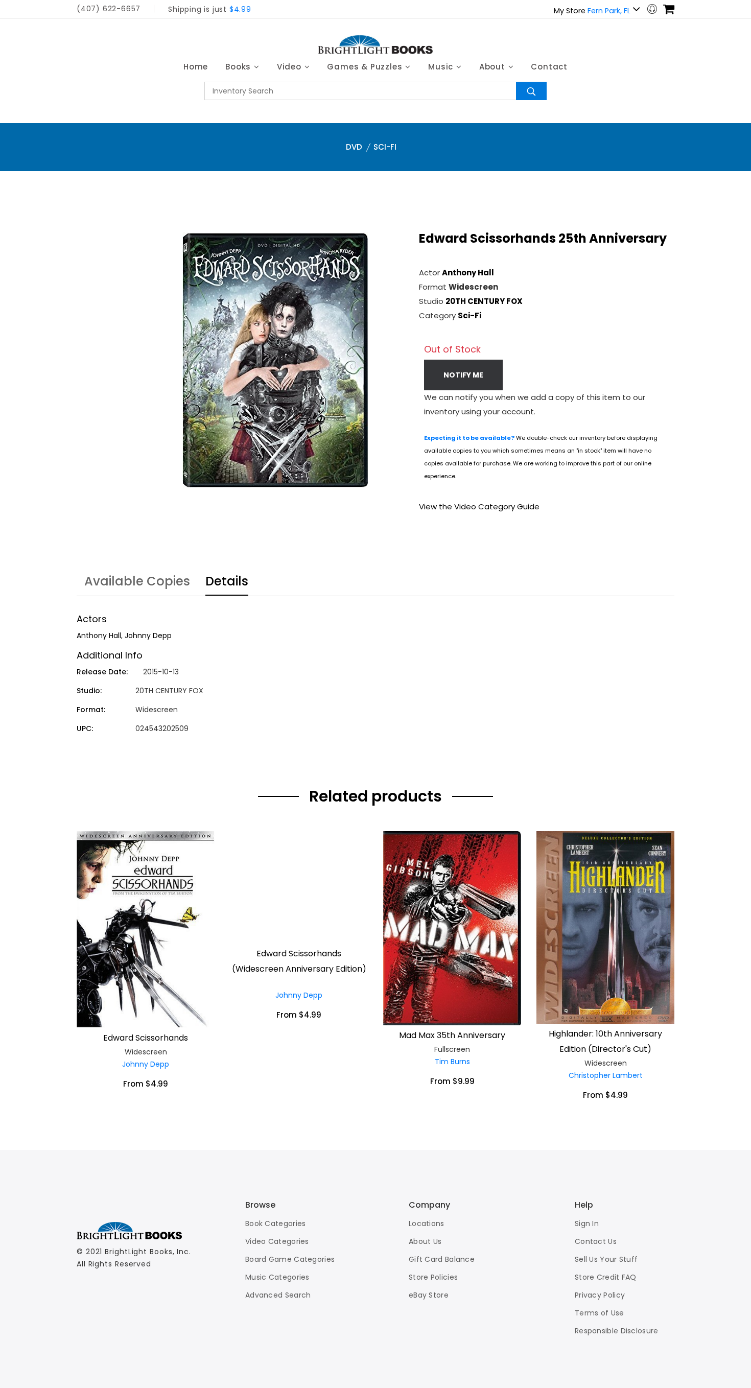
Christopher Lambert (606, 1075)
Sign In (587, 1223)
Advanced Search (278, 1295)
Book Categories (275, 1223)
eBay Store (429, 1295)
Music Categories (277, 1277)
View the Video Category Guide (479, 506)
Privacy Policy (600, 1295)
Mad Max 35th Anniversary (452, 1035)
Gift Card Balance (442, 1259)
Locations (426, 1223)
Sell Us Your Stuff (606, 1259)
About (493, 66)
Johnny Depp (148, 635)
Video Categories (277, 1241)
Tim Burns (452, 1061)
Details (226, 582)
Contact (549, 66)
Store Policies (433, 1277)
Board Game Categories (290, 1259)
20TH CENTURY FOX (484, 301)
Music (442, 66)
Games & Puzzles (366, 66)
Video (290, 66)
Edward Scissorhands (145, 1038)
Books (239, 66)
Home (195, 66)
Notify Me (463, 375)
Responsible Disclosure (617, 1331)
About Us (425, 1241)
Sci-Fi (384, 147)
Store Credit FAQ (606, 1277)
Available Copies (137, 582)
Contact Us (596, 1241)
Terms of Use (599, 1313)
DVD (354, 147)
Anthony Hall (468, 272)
